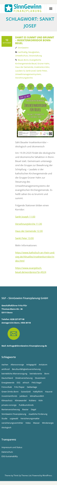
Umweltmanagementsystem (28, 74)
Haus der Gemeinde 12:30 (29, 231)
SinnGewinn (23, 47)
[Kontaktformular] (11, 342)
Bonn (26, 59)
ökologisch (6, 427)
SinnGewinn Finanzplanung (14, 414)
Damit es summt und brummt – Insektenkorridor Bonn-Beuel (34, 40)
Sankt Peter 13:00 (24, 238)
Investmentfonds (9, 396)
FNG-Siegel (36, 382)
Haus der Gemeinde (24, 67)
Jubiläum (24, 396)
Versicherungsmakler (30, 418)
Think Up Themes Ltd (22, 475)
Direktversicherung (24, 378)
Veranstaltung (35, 55)
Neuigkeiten (33, 52)
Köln (41, 400)
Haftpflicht (38, 391)
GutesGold (26, 391)
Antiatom (43, 364)
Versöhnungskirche (24, 77)
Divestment (40, 378)
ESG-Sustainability (10, 456)
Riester (25, 409)
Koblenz (32, 400)
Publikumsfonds (26, 405)
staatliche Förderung (38, 414)
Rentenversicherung (11, 409)
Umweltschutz (21, 55)
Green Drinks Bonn (10, 391)
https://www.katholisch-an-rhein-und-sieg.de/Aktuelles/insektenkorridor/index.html (35, 256)
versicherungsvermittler (12, 422)
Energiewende (8, 382)
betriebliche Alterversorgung (14, 373)
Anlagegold (31, 364)
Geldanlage (32, 387)
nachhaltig (22, 52)
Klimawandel (20, 400)
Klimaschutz (7, 400)
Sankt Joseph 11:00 (25, 216)
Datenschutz (7, 451)
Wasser (36, 422)
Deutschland (7, 378)
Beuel (20, 59)
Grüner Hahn (43, 63)
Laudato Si (20, 70)
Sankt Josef (31, 70)
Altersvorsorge (17, 364)
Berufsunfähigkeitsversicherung (26, 369)
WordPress (47, 475)
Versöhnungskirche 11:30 (28, 223)
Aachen (5, 364)
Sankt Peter (41, 70)
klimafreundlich (37, 396)
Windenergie (48, 422)
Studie (4, 418)
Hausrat (48, 391)
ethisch (26, 382)
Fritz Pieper (19, 387)
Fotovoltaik (7, 387)
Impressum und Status (12, 447)
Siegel (33, 409)
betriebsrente (36, 373)
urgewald (14, 418)
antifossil (6, 369)
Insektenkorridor (41, 67)
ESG (18, 382)
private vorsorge (9, 405)
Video (28, 422)
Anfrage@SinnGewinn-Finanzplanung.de (27, 345)
